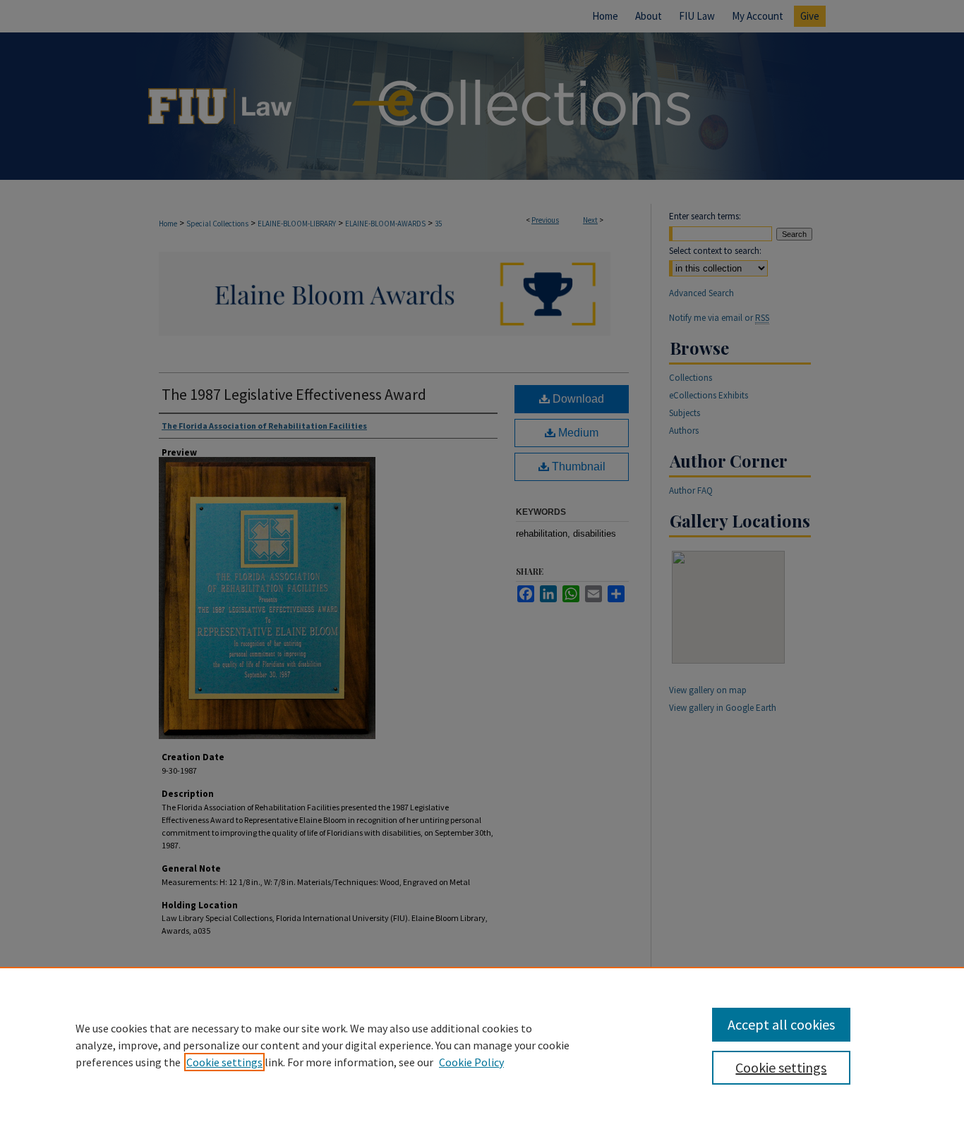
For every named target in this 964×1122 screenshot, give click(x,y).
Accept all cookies (781, 1024)
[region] (482, 1044)
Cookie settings (224, 1062)
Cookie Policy (471, 1062)
